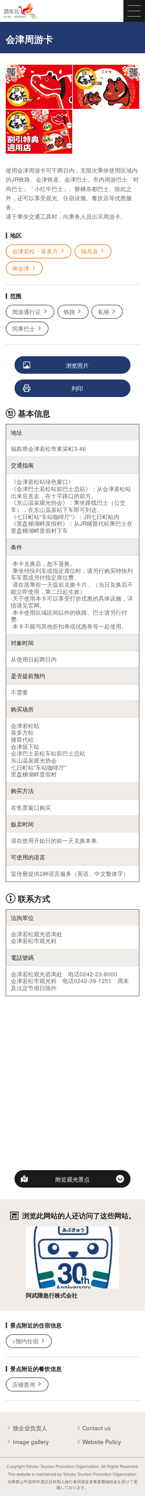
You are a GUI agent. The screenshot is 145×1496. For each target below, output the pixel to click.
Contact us (96, 1428)
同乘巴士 (23, 328)
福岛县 (89, 251)
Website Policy (101, 1442)
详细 (31, 1230)
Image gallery (31, 1442)
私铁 (104, 311)
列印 (77, 388)
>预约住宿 (25, 1341)
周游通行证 (26, 311)
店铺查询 (23, 1384)
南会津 (20, 268)
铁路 (69, 311)
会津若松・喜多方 (35, 251)
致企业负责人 (30, 1428)
